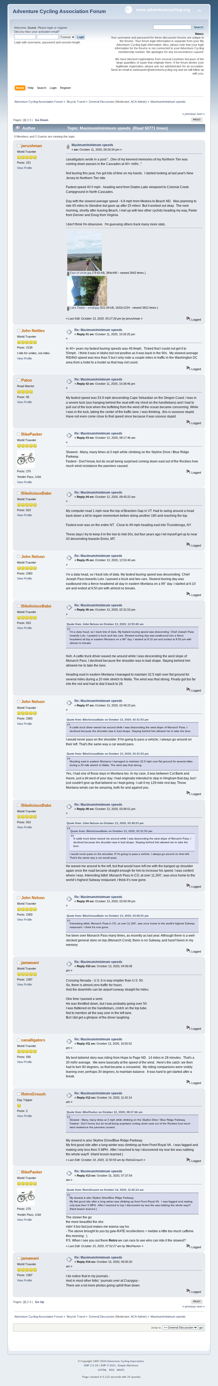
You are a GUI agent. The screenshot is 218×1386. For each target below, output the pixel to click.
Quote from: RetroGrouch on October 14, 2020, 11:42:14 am (105, 1189)
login (50, 27)
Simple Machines (128, 1365)
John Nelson (33, 556)
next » (201, 113)
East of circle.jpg (80, 272)
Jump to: (156, 1327)
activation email (48, 31)
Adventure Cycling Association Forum (59, 11)
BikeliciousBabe (36, 493)
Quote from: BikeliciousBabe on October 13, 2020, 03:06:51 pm (108, 915)
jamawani (30, 962)
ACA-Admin (138, 101)
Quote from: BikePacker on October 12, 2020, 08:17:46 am (104, 1112)
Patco (26, 380)
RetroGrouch (33, 1094)
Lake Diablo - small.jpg (84, 307)
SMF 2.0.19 (91, 1365)
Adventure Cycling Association (125, 1361)
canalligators (33, 1040)
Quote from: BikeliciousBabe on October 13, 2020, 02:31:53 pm (108, 719)
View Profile (24, 167)
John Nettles (33, 330)
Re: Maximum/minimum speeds (98, 330)
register (62, 27)
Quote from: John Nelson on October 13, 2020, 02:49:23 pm (105, 823)
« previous (189, 113)
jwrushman (31, 145)
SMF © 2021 (108, 1365)
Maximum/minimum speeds (92, 145)
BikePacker (31, 434)
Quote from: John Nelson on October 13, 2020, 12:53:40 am (105, 624)
